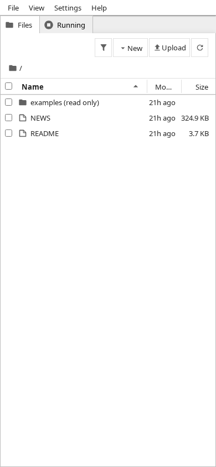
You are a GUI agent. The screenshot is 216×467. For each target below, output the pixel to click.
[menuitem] (13, 7)
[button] (64, 102)
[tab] (20, 24)
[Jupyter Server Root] (12, 68)
